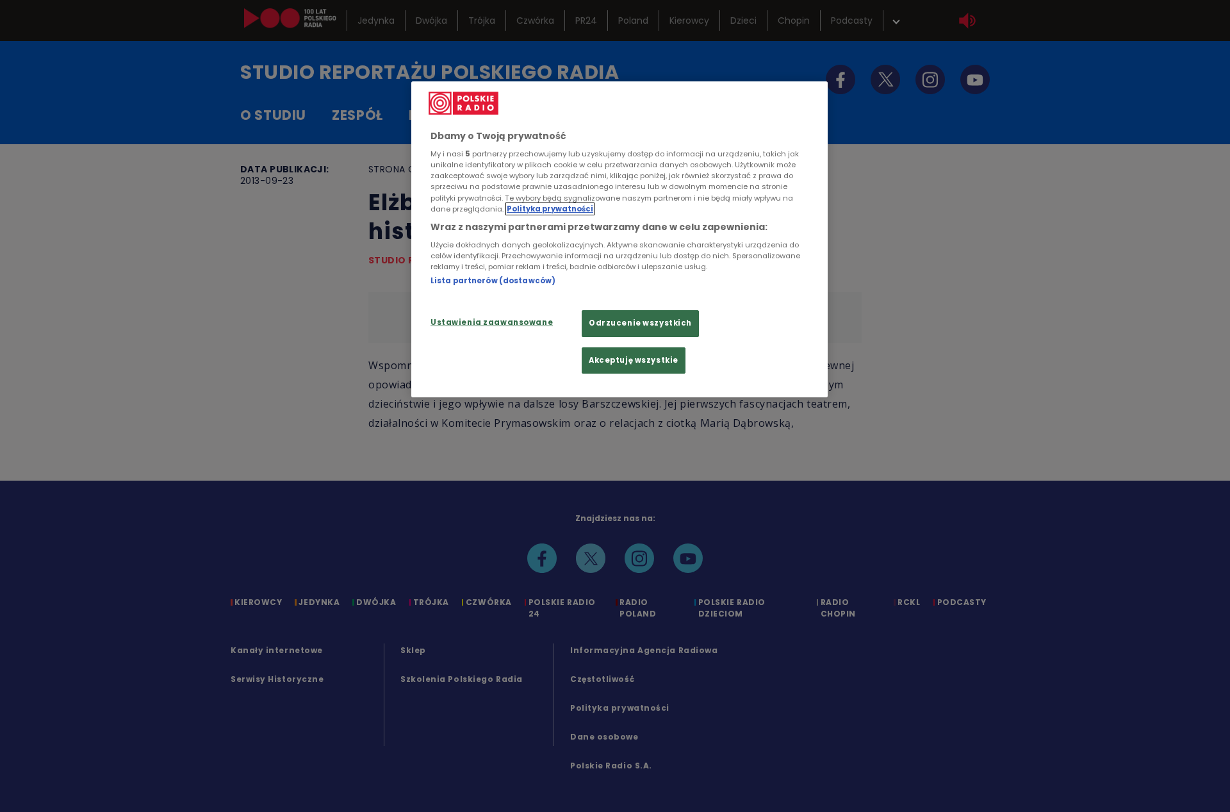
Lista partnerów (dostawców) (492, 281)
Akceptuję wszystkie (633, 360)
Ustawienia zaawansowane (491, 322)
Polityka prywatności (550, 209)
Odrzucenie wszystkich (640, 323)
